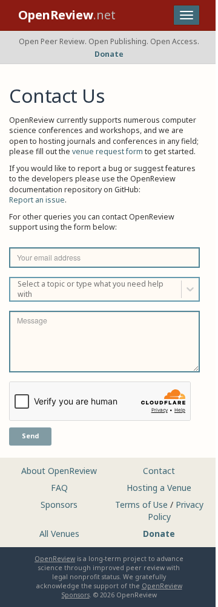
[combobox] (18, 289)
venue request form (107, 151)
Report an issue (37, 200)
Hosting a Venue (159, 487)
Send (30, 436)
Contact (159, 470)
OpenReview (55, 558)
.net (67, 15)
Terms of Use (141, 504)
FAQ (59, 487)
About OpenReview (59, 470)
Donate (109, 54)
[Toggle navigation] (186, 15)
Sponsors (59, 504)
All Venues (59, 533)
